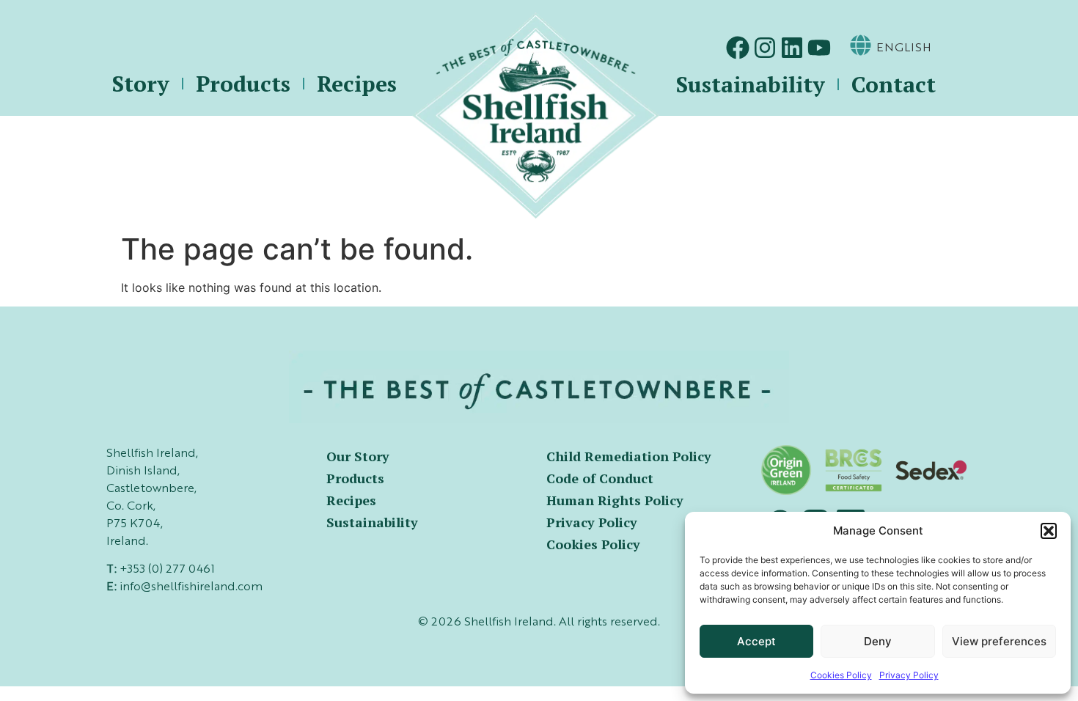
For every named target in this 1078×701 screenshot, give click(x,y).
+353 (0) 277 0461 (167, 570)
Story (140, 83)
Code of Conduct (599, 478)
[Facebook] (737, 47)
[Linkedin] (792, 47)
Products (243, 83)
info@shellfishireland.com (191, 587)
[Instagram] (765, 47)
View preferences (999, 641)
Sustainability (750, 84)
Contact (893, 84)
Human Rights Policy (614, 500)
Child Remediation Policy (628, 456)
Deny (878, 641)
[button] (1048, 531)
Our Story (357, 456)
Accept (756, 641)
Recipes (357, 83)
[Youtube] (819, 47)
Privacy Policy (909, 674)
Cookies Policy (841, 674)
